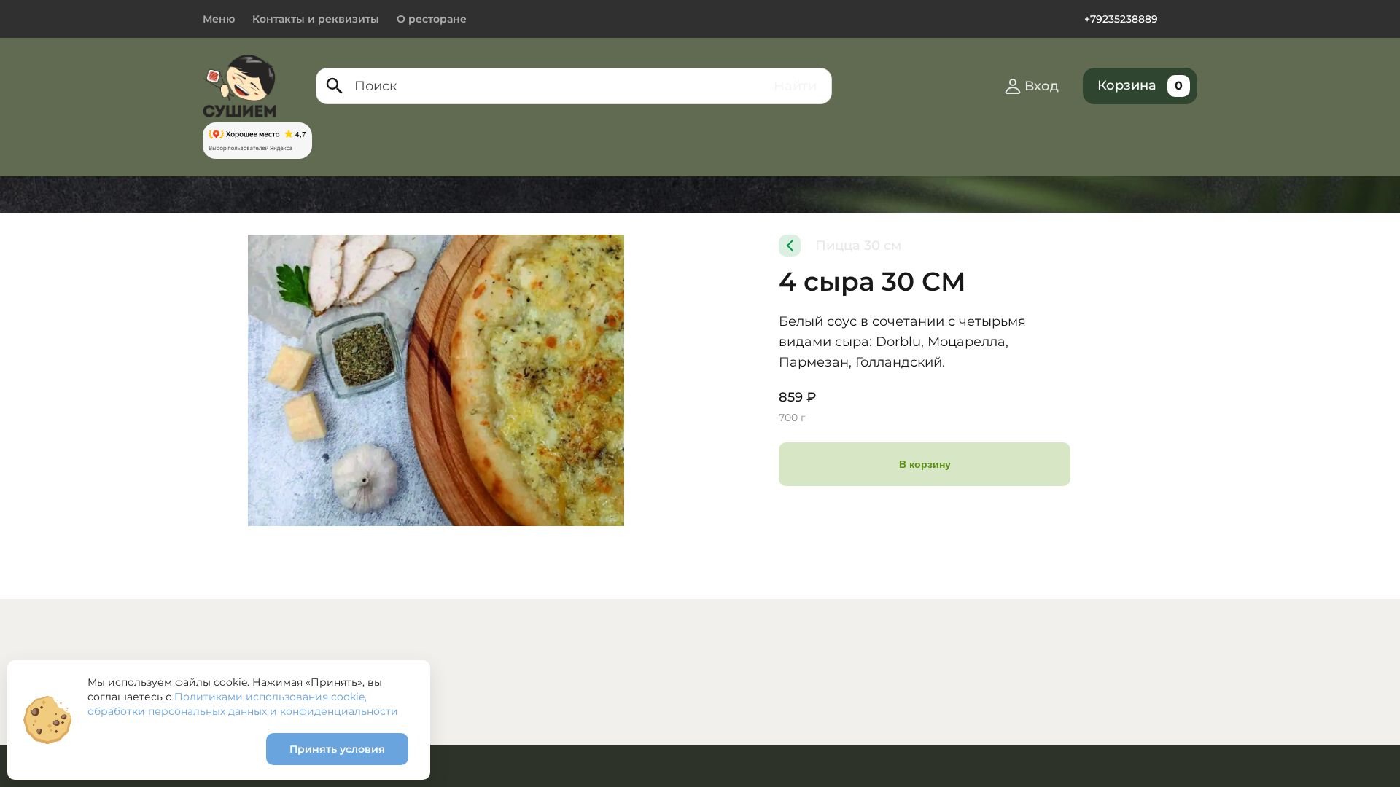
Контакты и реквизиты (315, 19)
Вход (1041, 86)
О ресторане (432, 19)
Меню (219, 19)
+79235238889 (1121, 19)
